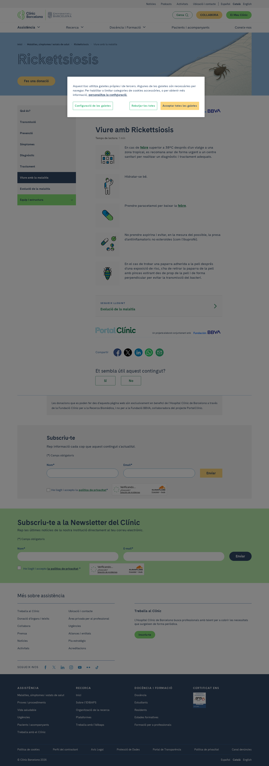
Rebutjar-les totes (143, 105)
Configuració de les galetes (93, 105)
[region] (136, 97)
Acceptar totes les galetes (179, 105)
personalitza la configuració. (108, 95)
